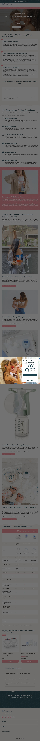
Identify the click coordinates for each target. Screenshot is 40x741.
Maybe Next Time (30, 380)
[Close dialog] (39, 358)
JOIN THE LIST (30, 374)
